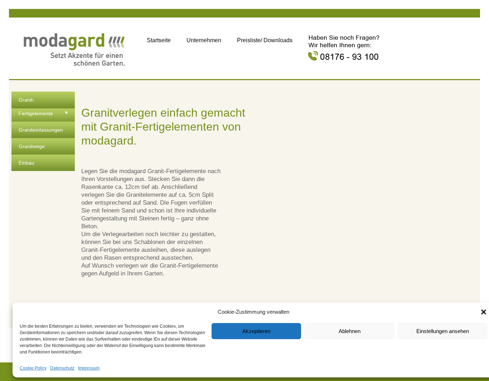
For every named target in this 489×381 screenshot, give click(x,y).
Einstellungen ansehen (442, 331)
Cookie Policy (33, 368)
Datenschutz (62, 368)
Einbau (26, 163)
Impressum (89, 368)
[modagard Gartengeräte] (74, 48)
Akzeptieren (256, 331)
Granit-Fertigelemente (36, 106)
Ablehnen (349, 331)
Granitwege (32, 146)
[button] (483, 312)
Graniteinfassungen (41, 130)
